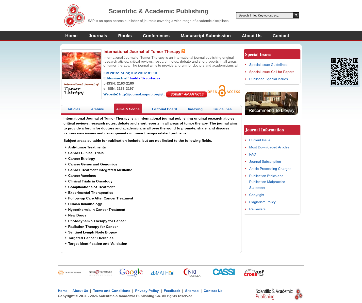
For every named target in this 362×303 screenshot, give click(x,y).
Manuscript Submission (206, 35)
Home (71, 35)
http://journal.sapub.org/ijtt (142, 94)
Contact (281, 35)
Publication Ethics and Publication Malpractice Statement (267, 182)
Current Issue (259, 140)
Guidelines (223, 109)
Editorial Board (164, 109)
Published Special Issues (268, 79)
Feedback (172, 291)
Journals (98, 35)
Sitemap (192, 291)
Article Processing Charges (270, 169)
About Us (252, 35)
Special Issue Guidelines (268, 65)
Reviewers (257, 209)
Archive (97, 109)
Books (125, 35)
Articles (73, 109)
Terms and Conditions (111, 291)
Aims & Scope (128, 109)
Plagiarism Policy (262, 202)
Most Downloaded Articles (269, 147)
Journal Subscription (265, 161)
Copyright (256, 195)
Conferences (156, 35)
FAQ (252, 154)
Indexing (195, 109)
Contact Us (213, 291)
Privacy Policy (147, 291)
